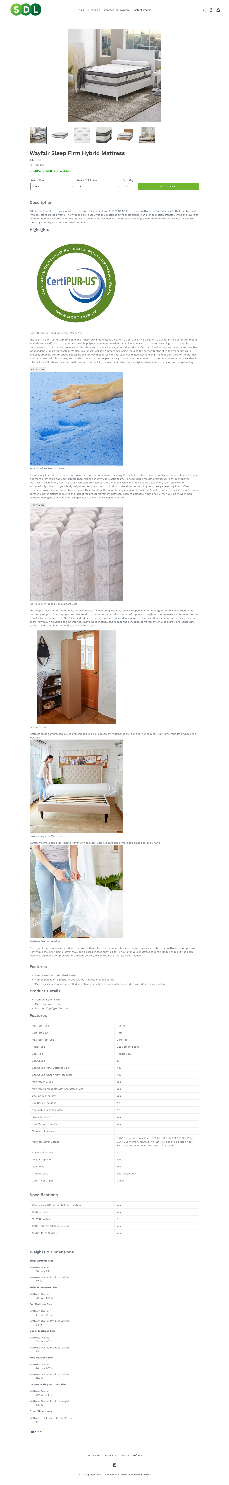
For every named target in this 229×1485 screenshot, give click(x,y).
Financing (94, 9)
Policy (125, 1455)
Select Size (37, 180)
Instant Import (142, 9)
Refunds (138, 1455)
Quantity (128, 180)
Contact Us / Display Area (102, 1455)
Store (81, 9)
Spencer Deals (94, 1474)
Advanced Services (141, 1474)
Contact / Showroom (117, 9)
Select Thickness (87, 180)
